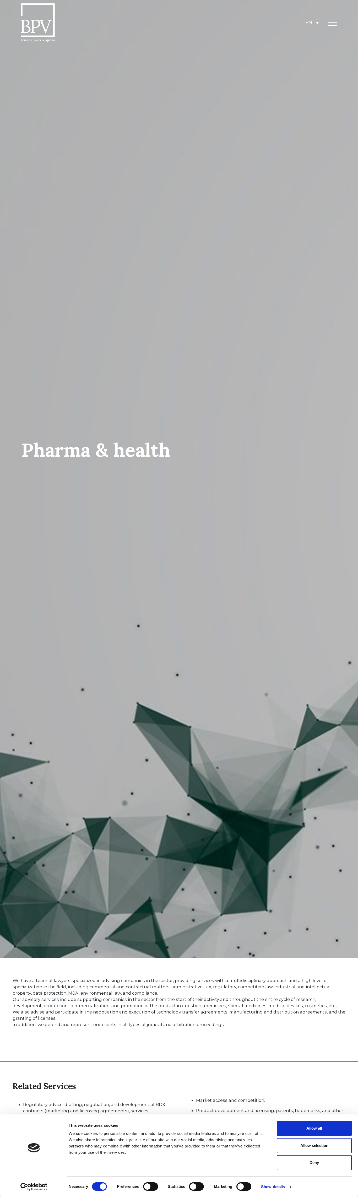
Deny (314, 1162)
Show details (273, 1186)
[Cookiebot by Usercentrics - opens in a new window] (34, 1187)
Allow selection (314, 1145)
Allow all (314, 1128)
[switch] (150, 1186)
